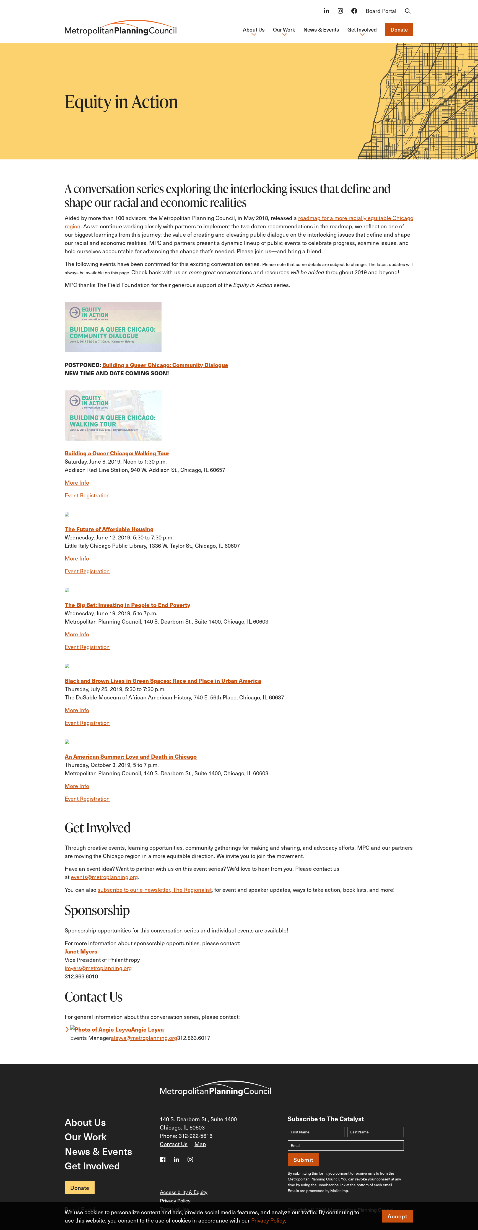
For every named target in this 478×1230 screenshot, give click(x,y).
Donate (399, 29)
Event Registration (87, 798)
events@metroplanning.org (104, 877)
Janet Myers (81, 951)
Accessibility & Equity (183, 1192)
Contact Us (174, 1144)
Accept (397, 1216)
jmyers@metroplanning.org (98, 968)
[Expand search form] (407, 11)
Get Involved (92, 1165)
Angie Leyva (147, 1029)
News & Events (321, 29)
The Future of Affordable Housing (109, 529)
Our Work (85, 1136)
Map (200, 1144)
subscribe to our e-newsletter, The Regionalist (155, 889)
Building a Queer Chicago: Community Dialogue (165, 365)
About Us (85, 1122)
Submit (303, 1160)
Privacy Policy (268, 1220)
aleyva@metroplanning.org (144, 1037)
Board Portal (381, 11)
